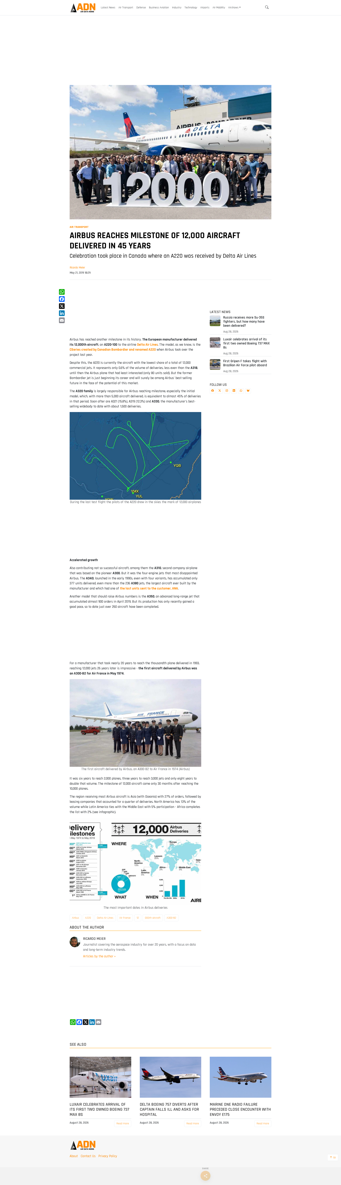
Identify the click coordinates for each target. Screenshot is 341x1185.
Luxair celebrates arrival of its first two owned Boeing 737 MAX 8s (246, 343)
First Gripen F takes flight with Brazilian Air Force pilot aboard (245, 363)
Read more (123, 1123)
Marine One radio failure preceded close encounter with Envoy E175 (240, 1109)
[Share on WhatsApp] (241, 391)
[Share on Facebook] (212, 391)
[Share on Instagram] (227, 391)
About (74, 1156)
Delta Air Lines (105, 918)
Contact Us (88, 1156)
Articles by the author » (99, 956)
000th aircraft (153, 918)
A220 (88, 918)
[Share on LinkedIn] (234, 391)
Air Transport (79, 227)
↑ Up (333, 1157)
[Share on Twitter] (220, 391)
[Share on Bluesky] (248, 391)
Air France (125, 918)
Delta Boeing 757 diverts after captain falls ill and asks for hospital (169, 1109)
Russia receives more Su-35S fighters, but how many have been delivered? (244, 321)
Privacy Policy (107, 1156)
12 (138, 918)
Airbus (75, 918)
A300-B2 (171, 918)
